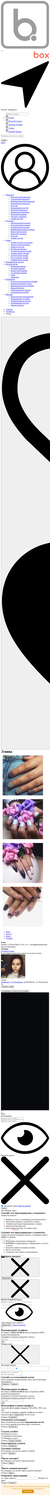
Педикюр (10, 221)
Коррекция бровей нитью (21, 284)
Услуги (9, 934)
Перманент (10, 279)
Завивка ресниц (17, 305)
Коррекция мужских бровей (22, 286)
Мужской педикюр (18, 234)
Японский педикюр (19, 232)
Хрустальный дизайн (19, 258)
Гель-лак (14, 206)
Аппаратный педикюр (20, 227)
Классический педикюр (20, 225)
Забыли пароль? (24, 1206)
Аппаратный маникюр (20, 199)
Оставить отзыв (7, 951)
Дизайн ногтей (17, 219)
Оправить (12, 1483)
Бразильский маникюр (20, 212)
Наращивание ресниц (15, 262)
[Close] (2, 1111)
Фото (8, 932)
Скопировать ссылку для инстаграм (15, 991)
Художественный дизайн (21, 251)
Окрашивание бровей (20, 292)
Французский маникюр (20, 245)
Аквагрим (15, 277)
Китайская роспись (19, 249)
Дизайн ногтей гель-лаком (22, 243)
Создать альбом (15, 1441)
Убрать (11, 1463)
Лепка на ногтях (17, 247)
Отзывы (9, 938)
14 (13, 982)
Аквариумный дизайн (20, 253)
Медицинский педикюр (20, 223)
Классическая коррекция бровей (24, 281)
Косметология (11, 264)
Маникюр (10, 195)
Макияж (9, 294)
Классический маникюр (21, 197)
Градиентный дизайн (19, 255)
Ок (3, 1342)
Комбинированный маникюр (23, 201)
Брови (8, 240)
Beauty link (6, 1239)
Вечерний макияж (18, 266)
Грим (13, 275)
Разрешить (28, 1491)
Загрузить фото (7, 1415)
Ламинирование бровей (20, 290)
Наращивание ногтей (19, 208)
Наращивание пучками (20, 299)
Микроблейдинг (17, 288)
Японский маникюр (19, 210)
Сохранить (13, 1417)
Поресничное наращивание (22, 297)
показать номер (7, 987)
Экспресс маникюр (19, 217)
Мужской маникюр (19, 214)
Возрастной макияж (19, 271)
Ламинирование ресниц (21, 301)
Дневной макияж (18, 268)
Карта (8, 936)
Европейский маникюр (20, 204)
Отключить (13, 1427)
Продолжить (6, 1278)
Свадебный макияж (19, 273)
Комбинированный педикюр (23, 230)
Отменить (5, 1384)
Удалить (12, 1453)
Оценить (15, 1384)
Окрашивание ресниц (20, 303)
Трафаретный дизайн (19, 260)
